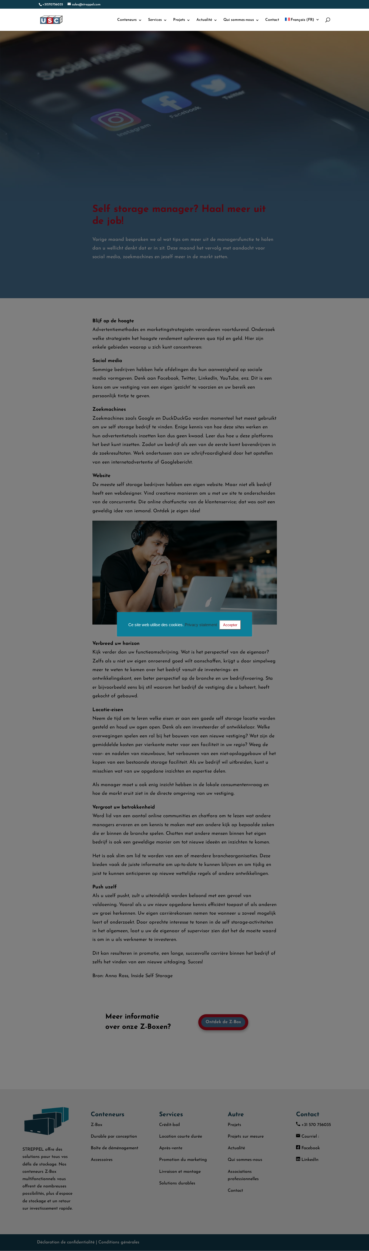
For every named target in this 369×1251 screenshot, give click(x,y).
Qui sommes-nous (238, 20)
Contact (272, 20)
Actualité (204, 20)
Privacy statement (201, 624)
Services (155, 20)
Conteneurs (127, 20)
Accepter (230, 625)
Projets (179, 20)
